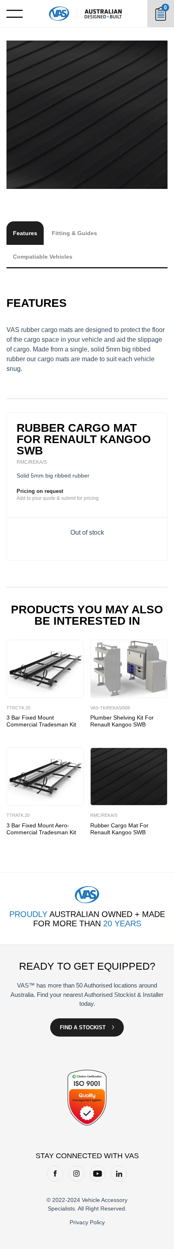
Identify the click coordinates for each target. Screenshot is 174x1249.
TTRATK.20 (18, 815)
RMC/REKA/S (103, 815)
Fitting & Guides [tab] (74, 233)
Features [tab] (25, 233)
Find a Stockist (83, 1027)
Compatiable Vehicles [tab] (42, 256)
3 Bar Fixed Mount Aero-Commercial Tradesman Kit (41, 829)
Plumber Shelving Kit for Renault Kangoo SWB (122, 721)
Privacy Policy (87, 1222)
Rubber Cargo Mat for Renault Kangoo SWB (119, 829)
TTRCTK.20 (18, 707)
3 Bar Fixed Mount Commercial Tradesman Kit (41, 721)
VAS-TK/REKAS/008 (110, 707)
